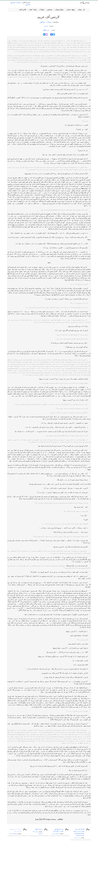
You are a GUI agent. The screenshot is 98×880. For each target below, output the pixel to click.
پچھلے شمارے (70, 10)
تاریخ (46, 26)
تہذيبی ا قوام (38, 829)
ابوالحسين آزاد (13, 834)
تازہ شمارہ (81, 10)
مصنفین (49, 10)
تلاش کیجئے (22, 10)
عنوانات (41, 10)
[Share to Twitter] (54, 34)
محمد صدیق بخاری (20, 3)
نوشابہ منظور (45, 22)
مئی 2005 (46, 30)
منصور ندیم (56, 834)
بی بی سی (77, 838)
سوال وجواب (59, 10)
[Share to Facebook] (51, 34)
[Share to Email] (46, 34)
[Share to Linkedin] (44, 34)
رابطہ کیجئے (33, 10)
